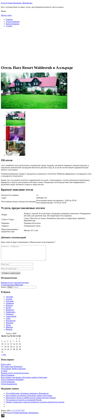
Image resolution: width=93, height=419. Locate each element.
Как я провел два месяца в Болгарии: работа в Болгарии (29, 395)
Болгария (9, 301)
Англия (9, 299)
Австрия (9, 297)
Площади (10, 314)
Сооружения (11, 316)
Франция (9, 323)
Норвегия (10, 310)
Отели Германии (13, 22)
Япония (9, 329)
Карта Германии (12, 24)
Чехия (8, 325)
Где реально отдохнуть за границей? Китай (24, 400)
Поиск (3, 287)
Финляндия (10, 321)
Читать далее (6, 15)
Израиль (9, 305)
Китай (8, 308)
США (8, 318)
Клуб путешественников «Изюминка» (17, 3)
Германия (10, 303)
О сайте (9, 26)
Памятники (10, 312)
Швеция (9, 327)
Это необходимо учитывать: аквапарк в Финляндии (27, 393)
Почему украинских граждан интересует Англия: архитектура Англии (35, 402)
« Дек (3, 355)
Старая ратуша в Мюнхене (12, 285)
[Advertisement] (46, 46)
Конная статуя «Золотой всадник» (15, 283)
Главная (9, 19)
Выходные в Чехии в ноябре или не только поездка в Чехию (31, 398)
